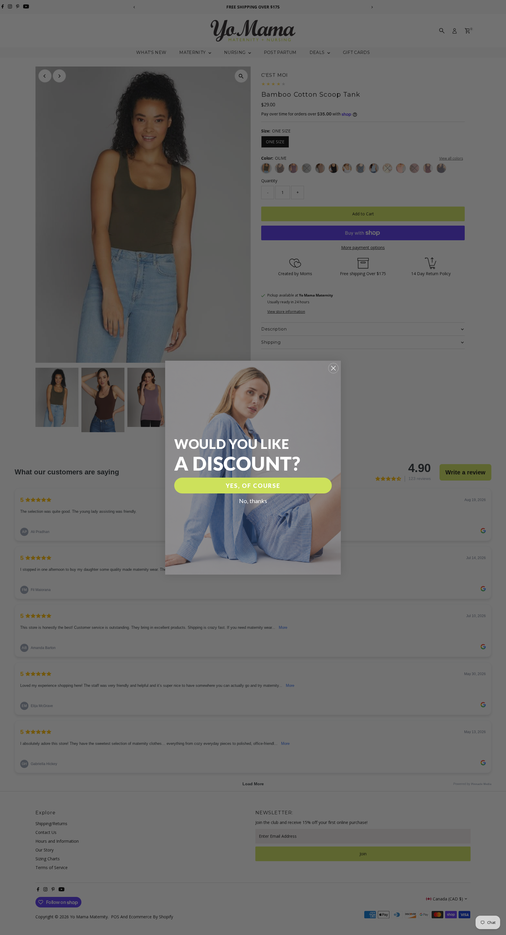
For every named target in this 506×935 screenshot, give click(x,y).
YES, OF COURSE (253, 485)
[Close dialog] (333, 368)
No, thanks (253, 501)
